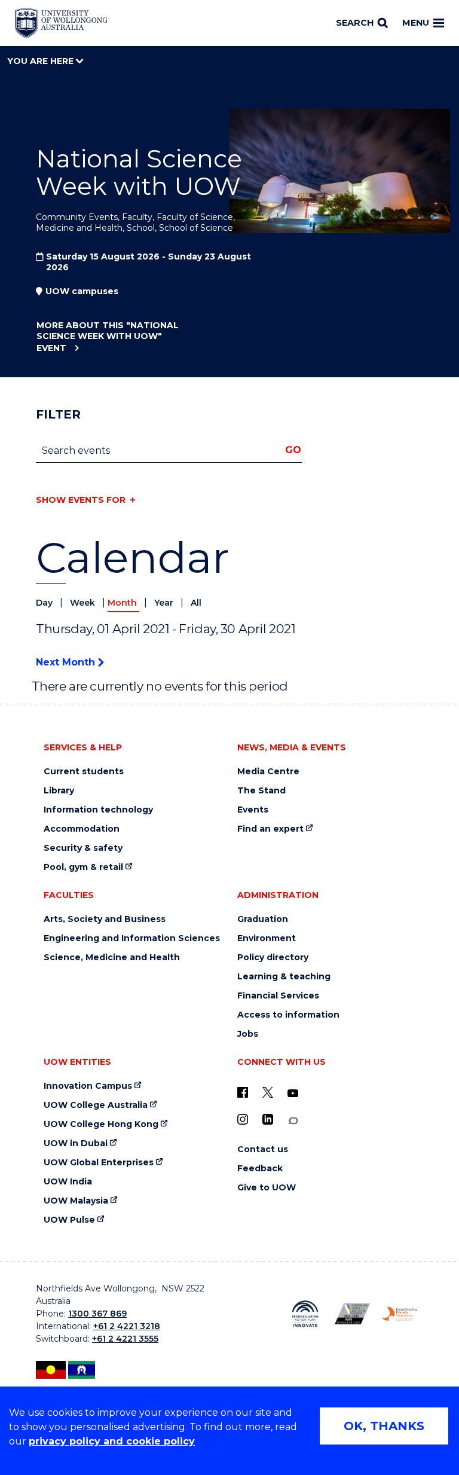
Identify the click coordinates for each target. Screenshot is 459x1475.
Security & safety (83, 848)
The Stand (261, 791)
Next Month (67, 662)
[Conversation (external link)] (292, 1121)
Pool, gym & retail (83, 867)
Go (293, 450)
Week (83, 602)
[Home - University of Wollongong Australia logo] (61, 23)
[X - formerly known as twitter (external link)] (267, 1092)
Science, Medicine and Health (112, 957)
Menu (415, 22)
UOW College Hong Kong (101, 1124)
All (196, 602)
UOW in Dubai (76, 1143)
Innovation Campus (88, 1086)
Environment (266, 938)
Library (59, 791)
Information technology (98, 810)
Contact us (262, 1149)
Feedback (260, 1168)
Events (252, 810)
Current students (84, 771)
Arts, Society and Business (105, 919)
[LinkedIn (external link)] (267, 1119)
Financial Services (278, 996)
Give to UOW (266, 1188)
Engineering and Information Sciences (132, 938)
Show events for (81, 499)
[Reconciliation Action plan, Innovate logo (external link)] (305, 1314)
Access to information (288, 1015)
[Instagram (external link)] (242, 1119)
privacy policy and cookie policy (112, 1441)
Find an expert (270, 829)
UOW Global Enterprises (99, 1163)
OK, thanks (384, 1426)
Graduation (262, 919)
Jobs (247, 1034)
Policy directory (272, 957)
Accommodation (82, 829)
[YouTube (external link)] (292, 1093)
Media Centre (268, 771)
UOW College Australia (96, 1105)
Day (45, 602)
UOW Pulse (69, 1220)
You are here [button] (41, 61)
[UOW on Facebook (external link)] (242, 1092)
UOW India (68, 1182)
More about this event (107, 336)
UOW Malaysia (76, 1201)
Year (165, 602)
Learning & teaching (284, 977)
